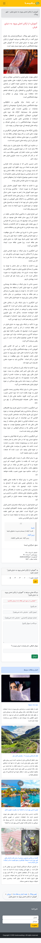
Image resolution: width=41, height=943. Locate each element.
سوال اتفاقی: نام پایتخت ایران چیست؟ (24, 646)
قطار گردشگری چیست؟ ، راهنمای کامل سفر (25, 756)
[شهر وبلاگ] (32, 3)
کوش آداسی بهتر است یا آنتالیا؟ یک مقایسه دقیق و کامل (21, 810)
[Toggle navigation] (4, 3)
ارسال (35, 656)
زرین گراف (31, 535)
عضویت (34, 925)
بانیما (32, 528)
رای (35, 581)
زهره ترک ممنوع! (33, 705)
